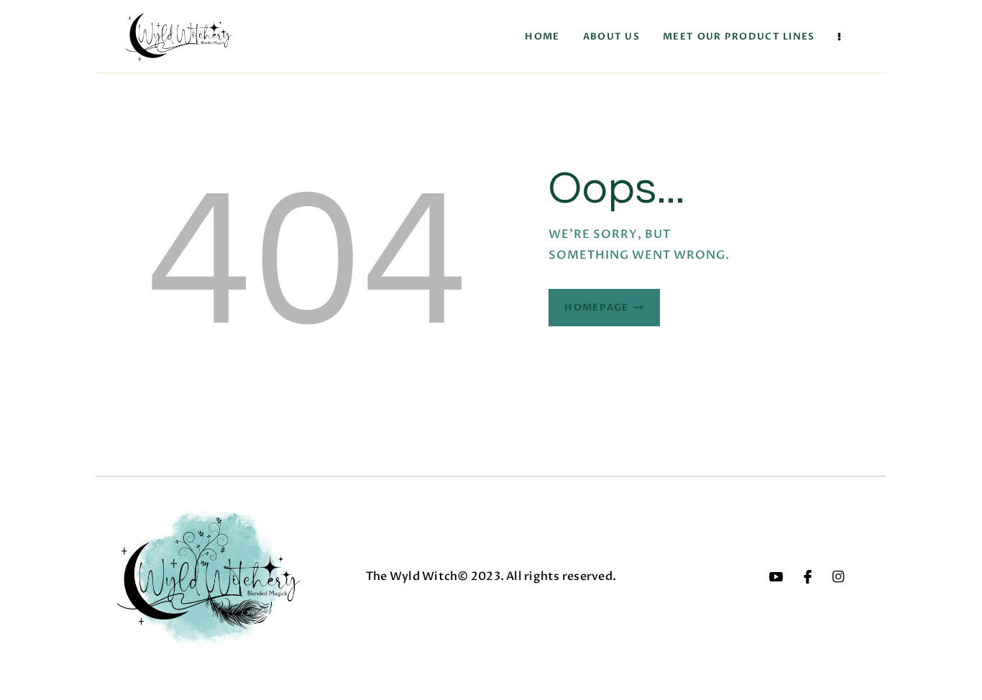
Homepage (596, 307)
